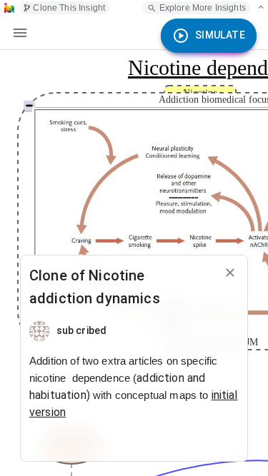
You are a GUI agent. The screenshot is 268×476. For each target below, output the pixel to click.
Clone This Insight (69, 8)
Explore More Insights (202, 8)
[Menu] (20, 33)
